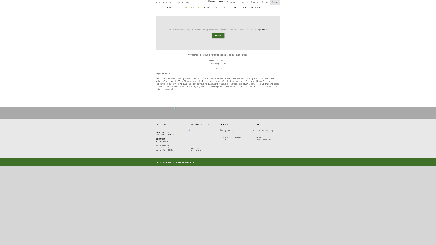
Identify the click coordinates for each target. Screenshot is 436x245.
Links (225, 139)
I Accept (218, 35)
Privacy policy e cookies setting (184, 162)
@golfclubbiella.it (163, 146)
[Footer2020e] (218, 108)
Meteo (225, 137)
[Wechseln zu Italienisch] (254, 2)
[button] (266, 7)
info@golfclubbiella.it (183, 2)
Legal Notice (262, 29)
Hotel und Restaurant (263, 139)
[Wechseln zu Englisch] (265, 2)
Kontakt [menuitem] (158, 2)
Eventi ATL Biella (196, 151)
